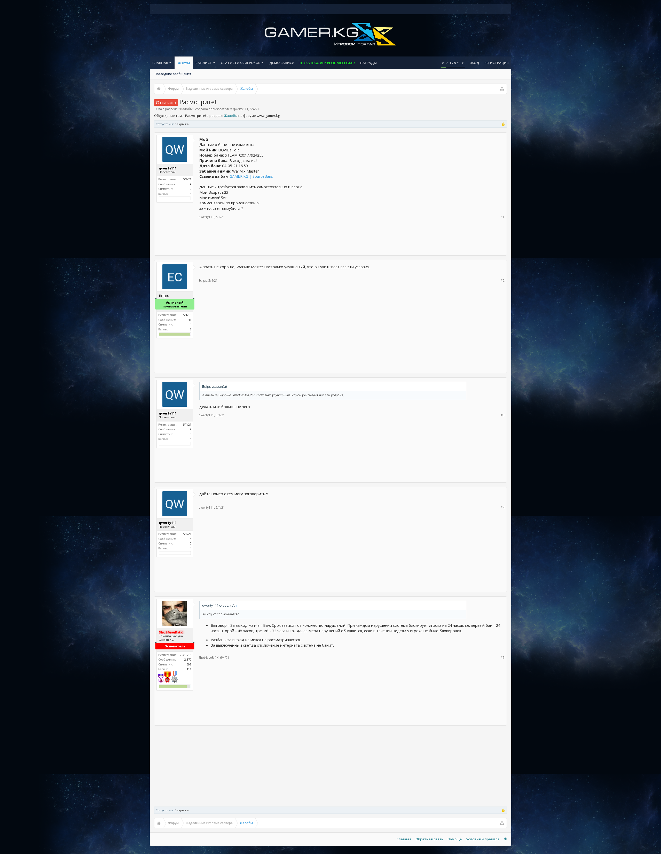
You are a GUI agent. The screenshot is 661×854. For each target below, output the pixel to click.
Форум (183, 63)
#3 (503, 415)
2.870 (187, 659)
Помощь (454, 839)
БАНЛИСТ (203, 62)
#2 (503, 280)
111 (189, 669)
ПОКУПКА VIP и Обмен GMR (327, 62)
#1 (503, 217)
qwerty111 (240, 109)
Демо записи (281, 62)
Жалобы (186, 109)
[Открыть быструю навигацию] (502, 89)
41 (189, 320)
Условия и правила (483, 839)
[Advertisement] (330, 236)
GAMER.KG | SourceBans (251, 176)
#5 (503, 658)
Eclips (203, 280)
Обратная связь (429, 839)
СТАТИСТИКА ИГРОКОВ (240, 62)
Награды (368, 62)
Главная (160, 62)
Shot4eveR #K (208, 657)
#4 (503, 507)
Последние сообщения (173, 74)
